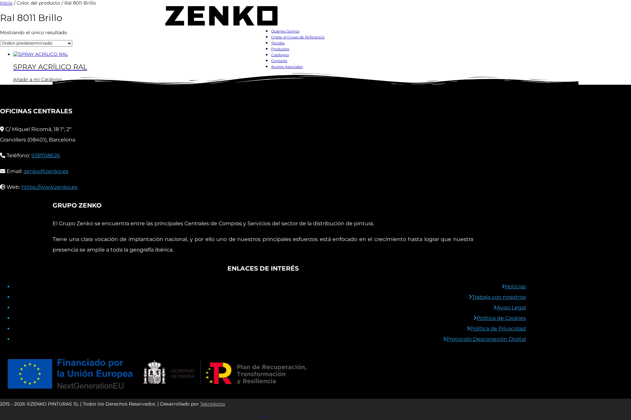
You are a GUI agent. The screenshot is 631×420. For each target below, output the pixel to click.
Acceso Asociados (287, 66)
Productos (280, 49)
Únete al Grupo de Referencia (297, 37)
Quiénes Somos (285, 31)
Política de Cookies (501, 318)
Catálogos (280, 55)
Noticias (515, 286)
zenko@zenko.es (46, 171)
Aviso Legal (511, 307)
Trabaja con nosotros (499, 297)
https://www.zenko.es (49, 187)
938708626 (45, 155)
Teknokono (212, 404)
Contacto (279, 60)
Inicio (6, 3)
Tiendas (278, 43)
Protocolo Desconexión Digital (486, 339)
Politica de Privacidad (498, 328)
